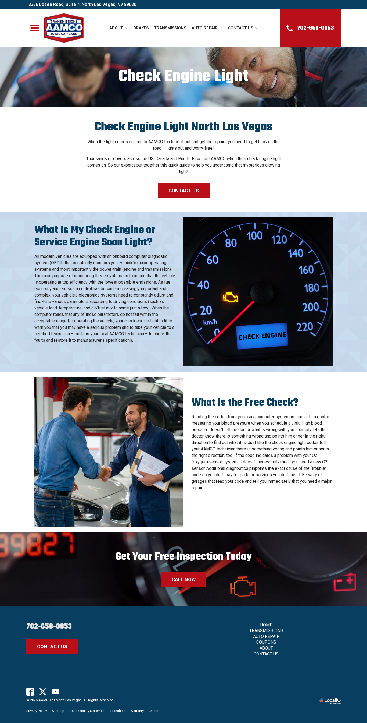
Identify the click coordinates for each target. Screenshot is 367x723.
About (116, 28)
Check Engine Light (183, 77)
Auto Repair (205, 28)
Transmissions (170, 28)
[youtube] (55, 692)
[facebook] (30, 692)
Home (266, 624)
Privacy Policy (36, 711)
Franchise (117, 711)
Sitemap (58, 711)
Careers (154, 711)
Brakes (141, 28)
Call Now (184, 579)
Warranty (137, 711)
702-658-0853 (49, 626)
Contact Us (240, 28)
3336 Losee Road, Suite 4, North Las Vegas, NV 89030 (82, 4)
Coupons (266, 642)
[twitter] (43, 692)
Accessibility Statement (87, 711)
